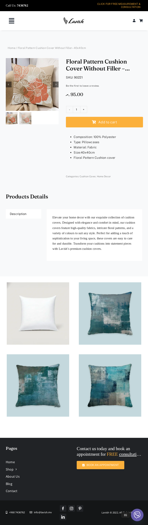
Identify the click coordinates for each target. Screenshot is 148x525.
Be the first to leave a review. (82, 85)
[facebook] (63, 508)
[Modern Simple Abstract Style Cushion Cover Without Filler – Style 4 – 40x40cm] (38, 357)
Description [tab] (18, 214)
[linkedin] (63, 517)
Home (11, 47)
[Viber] (137, 515)
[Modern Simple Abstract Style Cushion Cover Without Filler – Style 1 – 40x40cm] (110, 285)
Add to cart (107, 122)
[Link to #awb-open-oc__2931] (11, 21)
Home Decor (104, 176)
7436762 (22, 5)
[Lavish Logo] (74, 18)
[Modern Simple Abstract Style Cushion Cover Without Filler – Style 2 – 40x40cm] (110, 357)
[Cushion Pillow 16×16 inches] (38, 285)
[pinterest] (80, 508)
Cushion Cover (88, 176)
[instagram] (71, 508)
